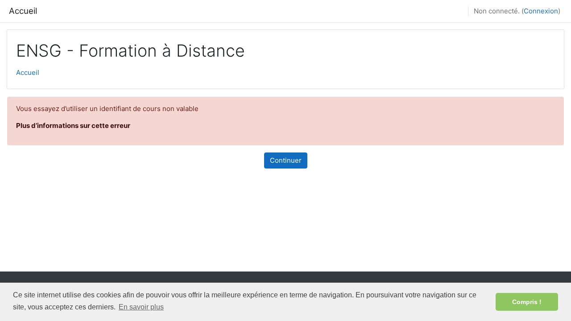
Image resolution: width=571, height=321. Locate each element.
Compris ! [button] (527, 301)
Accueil (23, 11)
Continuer (286, 160)
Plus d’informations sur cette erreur (73, 125)
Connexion (541, 11)
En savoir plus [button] (141, 307)
